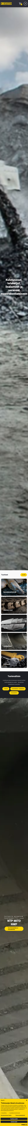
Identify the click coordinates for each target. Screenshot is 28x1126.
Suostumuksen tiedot (6, 1115)
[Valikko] (25, 3)
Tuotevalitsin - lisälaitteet (18, 688)
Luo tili (23, 574)
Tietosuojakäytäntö (20, 1115)
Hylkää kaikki (14, 1121)
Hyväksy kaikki (14, 1118)
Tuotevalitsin (14, 692)
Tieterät (6, 688)
